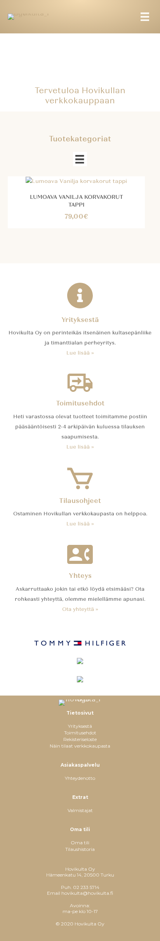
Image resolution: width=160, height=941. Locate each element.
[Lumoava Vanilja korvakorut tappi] (76, 180)
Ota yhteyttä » (80, 609)
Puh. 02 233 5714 (80, 887)
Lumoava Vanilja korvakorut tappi (76, 201)
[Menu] (144, 17)
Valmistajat (80, 810)
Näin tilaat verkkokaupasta (80, 746)
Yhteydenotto (80, 778)
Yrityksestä (80, 726)
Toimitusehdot (80, 733)
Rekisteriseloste (80, 739)
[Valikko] (80, 159)
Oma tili (80, 842)
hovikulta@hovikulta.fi (87, 893)
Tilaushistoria (80, 849)
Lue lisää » (80, 353)
